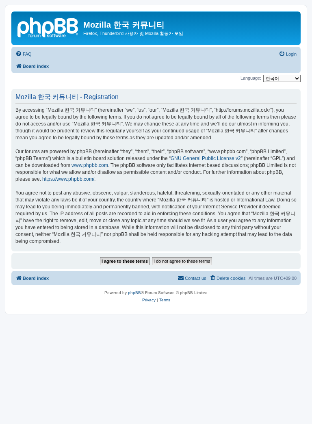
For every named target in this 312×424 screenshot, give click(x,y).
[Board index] (48, 26)
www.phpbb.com (90, 165)
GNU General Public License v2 (206, 158)
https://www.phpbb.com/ (68, 179)
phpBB (134, 292)
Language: (250, 78)
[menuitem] (23, 54)
